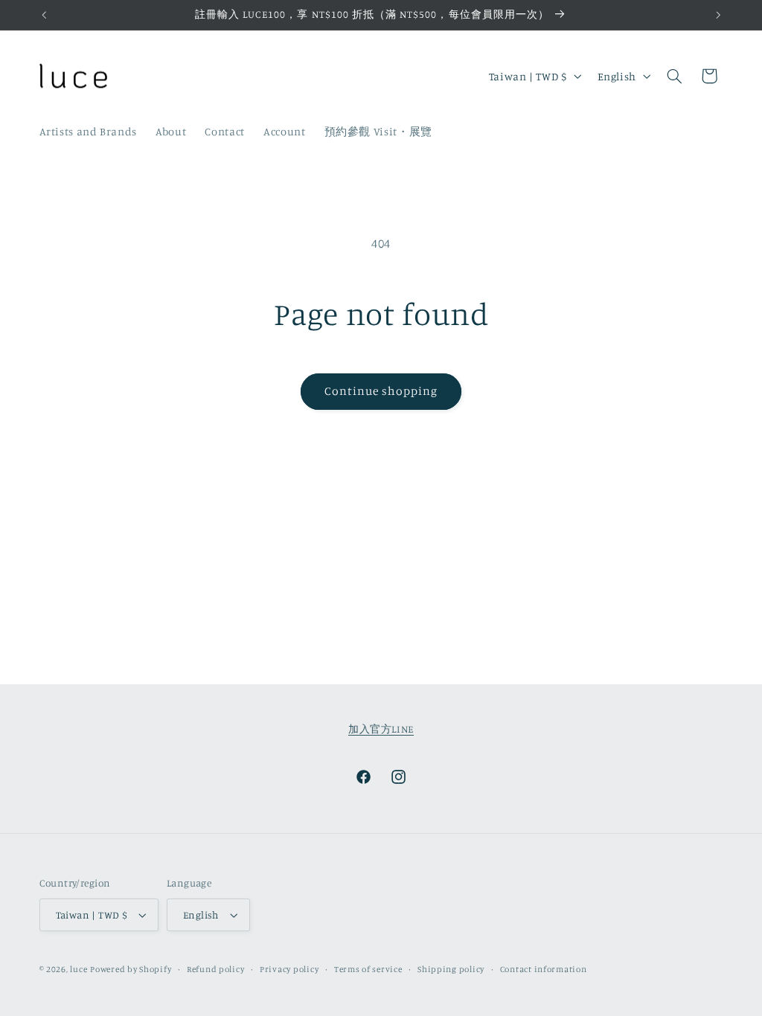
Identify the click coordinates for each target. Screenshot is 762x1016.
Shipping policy (450, 969)
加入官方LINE (381, 729)
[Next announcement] (718, 15)
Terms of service (368, 969)
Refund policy (216, 969)
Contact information (543, 969)
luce (78, 969)
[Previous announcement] (44, 15)
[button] (674, 76)
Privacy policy (289, 969)
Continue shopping (381, 391)
